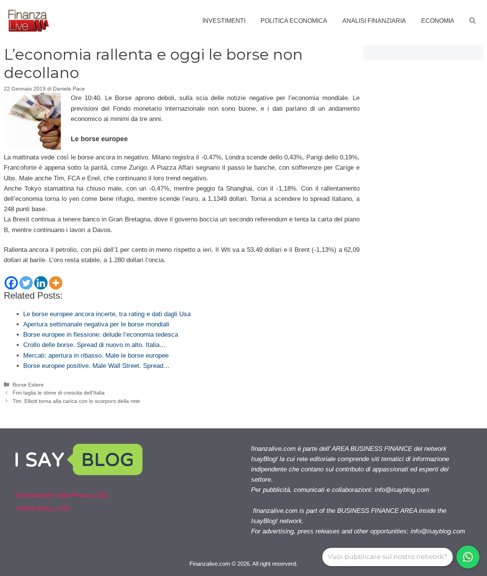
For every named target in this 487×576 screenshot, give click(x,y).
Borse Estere (28, 385)
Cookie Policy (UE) (42, 508)
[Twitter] (26, 283)
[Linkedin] (41, 283)
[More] (55, 283)
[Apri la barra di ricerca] (472, 20)
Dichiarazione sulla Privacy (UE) (61, 495)
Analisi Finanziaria (374, 21)
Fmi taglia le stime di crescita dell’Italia (59, 393)
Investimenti (223, 21)
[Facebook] (11, 283)
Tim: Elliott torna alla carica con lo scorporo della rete (76, 401)
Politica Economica (294, 21)
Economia (437, 21)
